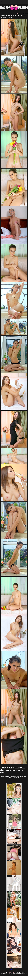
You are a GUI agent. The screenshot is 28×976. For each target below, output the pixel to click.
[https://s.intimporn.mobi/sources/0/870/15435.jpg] (14, 410)
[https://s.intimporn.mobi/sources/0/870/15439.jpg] (14, 538)
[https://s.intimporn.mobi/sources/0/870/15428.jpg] (14, 168)
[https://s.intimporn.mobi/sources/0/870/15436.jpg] (14, 447)
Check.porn (17, 969)
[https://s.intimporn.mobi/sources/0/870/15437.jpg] (14, 463)
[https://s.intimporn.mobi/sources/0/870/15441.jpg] (14, 613)
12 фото (9, 922)
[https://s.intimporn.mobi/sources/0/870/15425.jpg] (14, 55)
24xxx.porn (10, 969)
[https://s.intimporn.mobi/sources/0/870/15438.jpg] (14, 501)
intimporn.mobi (12, 972)
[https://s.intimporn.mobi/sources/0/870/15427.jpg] (14, 130)
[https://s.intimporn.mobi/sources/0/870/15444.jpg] (14, 725)
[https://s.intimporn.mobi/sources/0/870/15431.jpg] (14, 281)
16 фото (9, 783)
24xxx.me (25, 13)
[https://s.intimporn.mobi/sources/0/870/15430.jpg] (14, 243)
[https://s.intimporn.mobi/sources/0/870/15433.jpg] (14, 335)
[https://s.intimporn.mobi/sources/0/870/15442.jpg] (14, 650)
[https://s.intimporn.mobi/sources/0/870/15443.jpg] (14, 688)
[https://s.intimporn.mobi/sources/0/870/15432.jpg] (14, 318)
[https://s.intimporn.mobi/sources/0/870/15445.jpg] (14, 763)
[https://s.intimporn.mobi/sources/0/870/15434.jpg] (14, 372)
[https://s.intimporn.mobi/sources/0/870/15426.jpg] (14, 93)
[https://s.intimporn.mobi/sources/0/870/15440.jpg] (14, 576)
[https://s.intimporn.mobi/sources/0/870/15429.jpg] (14, 205)
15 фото (9, 829)
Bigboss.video (19, 13)
